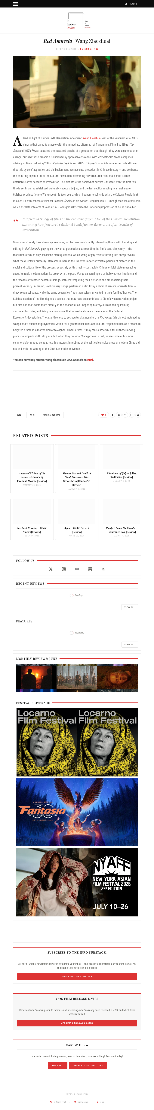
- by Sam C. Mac (88, 49)
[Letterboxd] (77, 569)
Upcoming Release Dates (77, 1023)
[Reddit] (138, 415)
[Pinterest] (125, 415)
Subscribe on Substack (77, 977)
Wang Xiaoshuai (92, 138)
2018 (19, 415)
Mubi (90, 360)
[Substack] (90, 569)
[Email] (131, 415)
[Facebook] (112, 415)
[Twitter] (119, 415)
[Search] (126, 4)
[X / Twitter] (50, 569)
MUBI (32, 415)
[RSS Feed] (103, 569)
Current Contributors (88, 1065)
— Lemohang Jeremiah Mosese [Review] (32, 477)
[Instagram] (63, 569)
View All (129, 607)
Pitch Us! (57, 1065)
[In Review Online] (77, 21)
